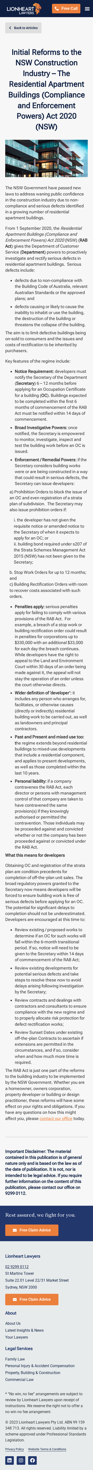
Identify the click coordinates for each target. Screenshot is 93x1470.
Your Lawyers (16, 1337)
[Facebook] (32, 1460)
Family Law (15, 1359)
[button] (87, 8)
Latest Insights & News (24, 1330)
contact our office (56, 1118)
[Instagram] (21, 1460)
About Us (13, 1323)
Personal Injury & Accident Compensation (40, 1366)
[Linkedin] (9, 1460)
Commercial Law (19, 1379)
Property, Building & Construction (32, 1372)
